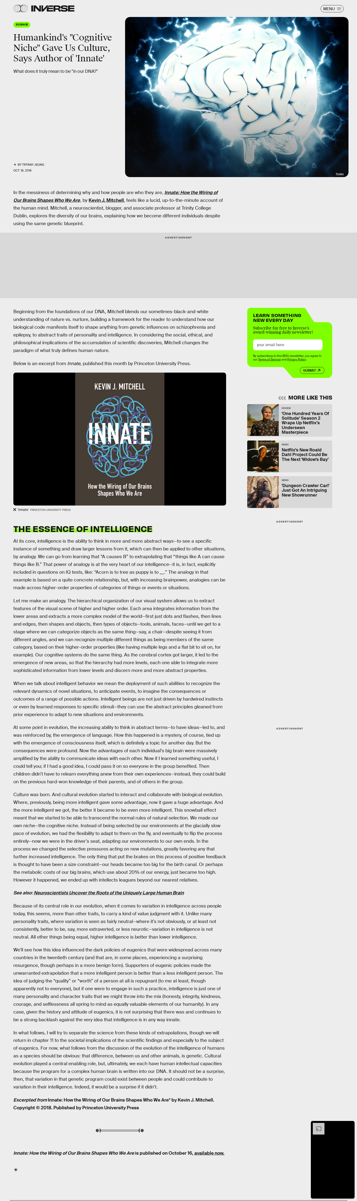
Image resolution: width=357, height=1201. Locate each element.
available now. (209, 1153)
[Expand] (316, 1125)
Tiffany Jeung (33, 165)
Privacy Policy (296, 359)
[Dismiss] (349, 1125)
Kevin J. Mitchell (106, 200)
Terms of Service (269, 359)
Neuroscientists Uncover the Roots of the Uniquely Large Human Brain (109, 893)
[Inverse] (52, 8)
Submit (309, 370)
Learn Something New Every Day (277, 317)
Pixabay (340, 173)
